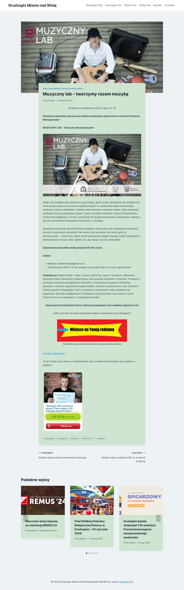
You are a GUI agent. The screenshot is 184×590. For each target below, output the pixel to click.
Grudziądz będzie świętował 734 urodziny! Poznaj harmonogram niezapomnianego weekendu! (140, 529)
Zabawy (79, 89)
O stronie (169, 5)
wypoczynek (68, 89)
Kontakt (157, 5)
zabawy (101, 438)
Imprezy (58, 89)
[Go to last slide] (25, 518)
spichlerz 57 (87, 438)
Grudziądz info (113, 5)
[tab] (86, 553)
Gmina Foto (130, 5)
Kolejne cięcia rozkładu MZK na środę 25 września (123, 457)
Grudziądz (48, 89)
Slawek (51, 100)
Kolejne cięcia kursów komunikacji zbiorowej (62, 455)
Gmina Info (145, 5)
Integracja (62, 438)
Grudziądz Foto (94, 5)
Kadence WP (126, 581)
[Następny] (158, 518)
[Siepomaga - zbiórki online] (63, 431)
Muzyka (75, 438)
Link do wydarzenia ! (54, 353)
